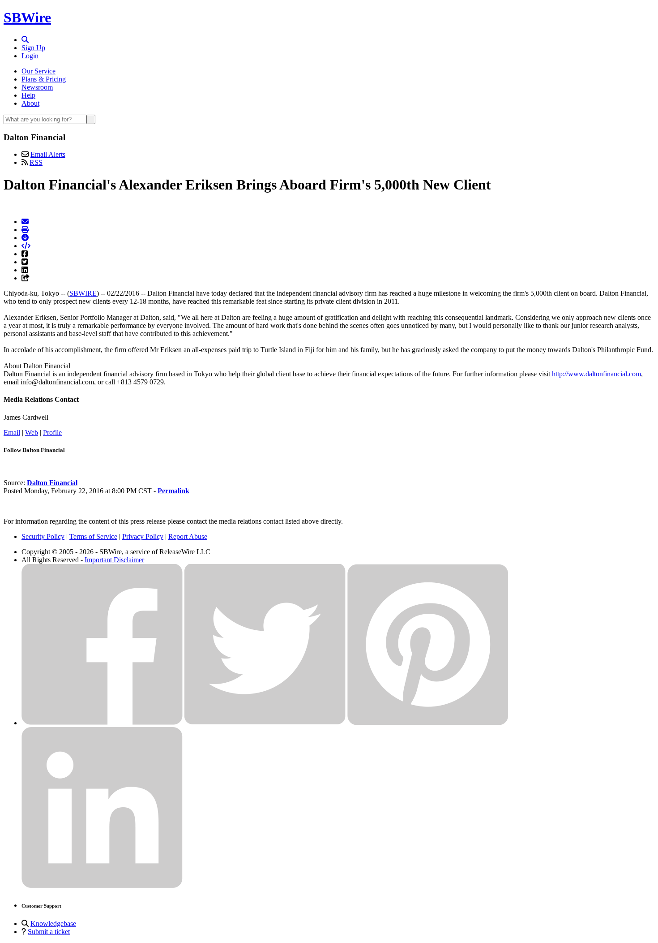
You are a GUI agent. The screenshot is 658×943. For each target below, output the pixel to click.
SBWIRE (83, 293)
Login (29, 56)
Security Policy (42, 536)
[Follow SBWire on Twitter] (265, 723)
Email (12, 432)
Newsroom (37, 87)
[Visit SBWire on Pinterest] (427, 723)
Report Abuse (187, 536)
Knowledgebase (53, 923)
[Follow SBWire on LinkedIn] (102, 886)
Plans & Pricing (43, 79)
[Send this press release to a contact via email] (25, 221)
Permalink (173, 491)
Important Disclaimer (114, 560)
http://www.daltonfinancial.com (596, 374)
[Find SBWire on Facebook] (102, 723)
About (30, 103)
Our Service (38, 71)
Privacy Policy (142, 536)
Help (28, 95)
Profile (52, 432)
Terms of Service (93, 536)
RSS (36, 162)
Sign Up (33, 48)
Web (31, 432)
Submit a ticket (49, 931)
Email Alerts (47, 154)
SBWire (27, 17)
